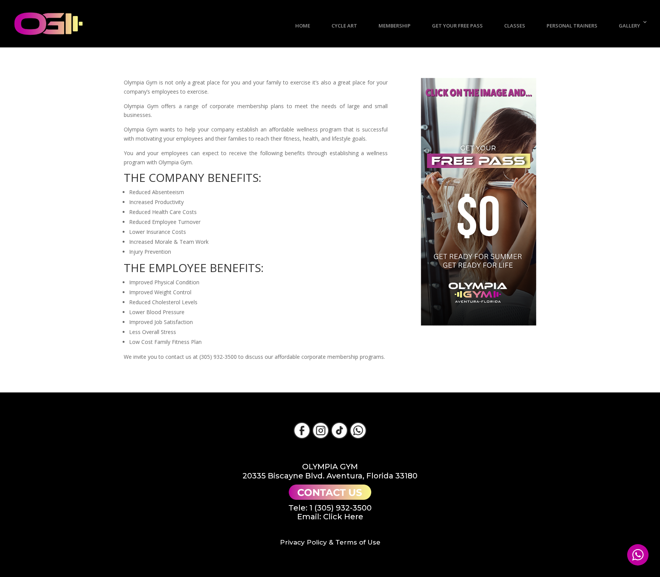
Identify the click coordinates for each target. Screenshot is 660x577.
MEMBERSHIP (395, 25)
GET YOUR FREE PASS (457, 25)
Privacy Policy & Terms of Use (330, 542)
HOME (302, 25)
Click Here (343, 516)
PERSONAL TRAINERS (572, 25)
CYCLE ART (344, 25)
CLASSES (514, 25)
